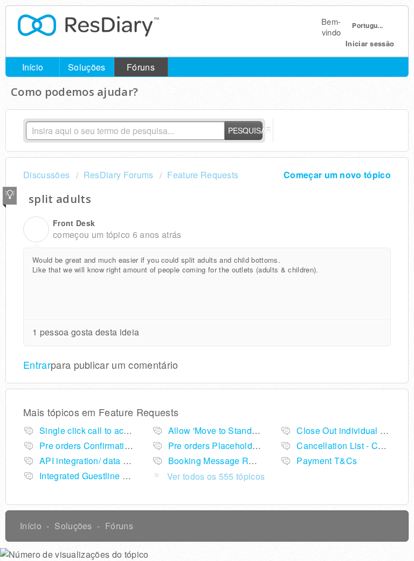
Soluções (87, 67)
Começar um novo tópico (337, 175)
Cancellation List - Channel (350, 445)
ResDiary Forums (119, 175)
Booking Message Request (221, 460)
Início (33, 67)
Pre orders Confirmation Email (99, 445)
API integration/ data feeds (92, 460)
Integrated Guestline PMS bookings (110, 475)
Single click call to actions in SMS (106, 430)
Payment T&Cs (326, 460)
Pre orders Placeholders (216, 445)
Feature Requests (202, 175)
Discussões (46, 175)
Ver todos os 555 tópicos (216, 476)
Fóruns (141, 67)
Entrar (37, 364)
